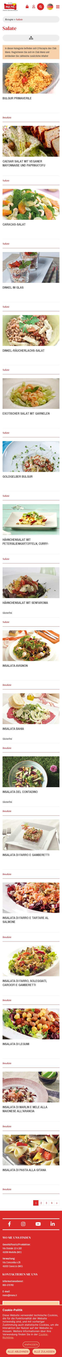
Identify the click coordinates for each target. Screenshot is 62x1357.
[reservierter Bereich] (27, 7)
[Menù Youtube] (38, 1224)
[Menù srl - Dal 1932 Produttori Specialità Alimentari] (10, 7)
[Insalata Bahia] (31, 708)
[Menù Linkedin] (52, 1224)
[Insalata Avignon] (31, 645)
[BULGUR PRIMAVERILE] (31, 78)
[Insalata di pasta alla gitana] (31, 1150)
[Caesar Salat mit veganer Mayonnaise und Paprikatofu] (31, 141)
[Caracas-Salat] (31, 204)
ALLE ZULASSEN (44, 1351)
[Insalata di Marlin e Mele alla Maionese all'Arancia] (31, 1087)
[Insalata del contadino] (31, 771)
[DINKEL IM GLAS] (31, 267)
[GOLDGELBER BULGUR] (31, 456)
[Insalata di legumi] (31, 1024)
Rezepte (9, 19)
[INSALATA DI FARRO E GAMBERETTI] (31, 834)
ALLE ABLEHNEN (18, 1351)
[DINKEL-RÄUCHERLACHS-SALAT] (31, 330)
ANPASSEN (31, 1344)
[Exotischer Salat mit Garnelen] (31, 393)
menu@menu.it (10, 1295)
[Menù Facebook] (9, 1224)
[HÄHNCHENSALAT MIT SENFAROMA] (31, 582)
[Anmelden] (33, 7)
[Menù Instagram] (23, 1224)
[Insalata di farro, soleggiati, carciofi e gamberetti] (31, 960)
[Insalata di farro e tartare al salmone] (31, 898)
